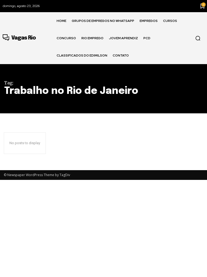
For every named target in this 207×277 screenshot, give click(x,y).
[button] (197, 38)
